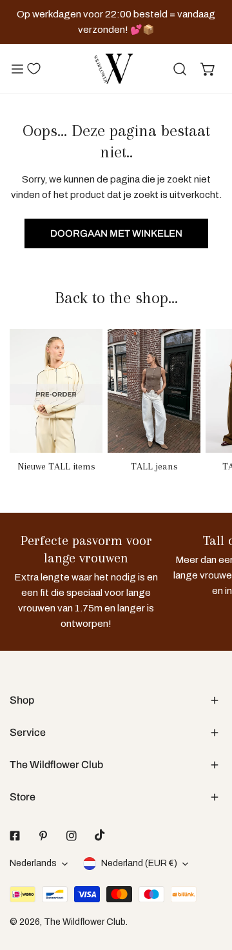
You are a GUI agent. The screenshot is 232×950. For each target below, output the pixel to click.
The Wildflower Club (85, 922)
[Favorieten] (33, 68)
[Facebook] (15, 836)
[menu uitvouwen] (17, 69)
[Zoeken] (180, 69)
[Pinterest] (43, 836)
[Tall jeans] (154, 391)
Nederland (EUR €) (139, 863)
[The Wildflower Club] (113, 68)
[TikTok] (100, 835)
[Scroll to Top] (209, 882)
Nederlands (33, 863)
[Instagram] (71, 836)
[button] (208, 69)
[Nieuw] (56, 391)
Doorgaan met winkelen (116, 233)
